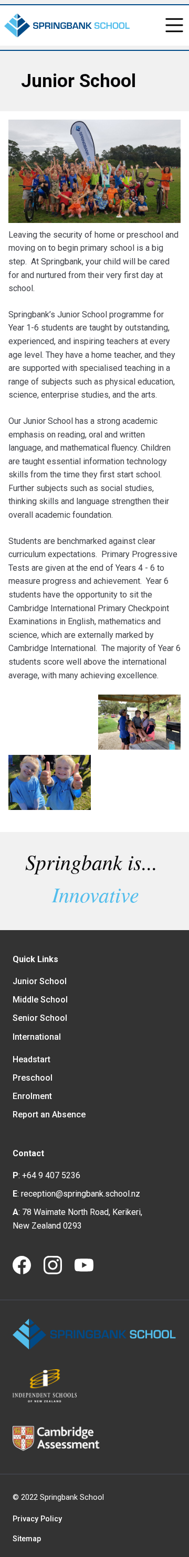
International (37, 1037)
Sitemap (27, 1538)
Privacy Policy (37, 1519)
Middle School (40, 1000)
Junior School (40, 981)
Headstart (31, 1059)
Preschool (32, 1078)
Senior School (40, 1018)
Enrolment (32, 1096)
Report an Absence (49, 1114)
